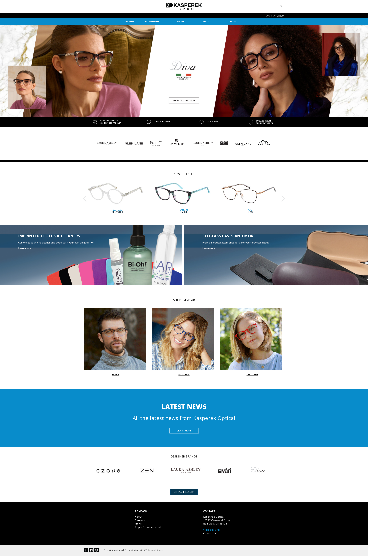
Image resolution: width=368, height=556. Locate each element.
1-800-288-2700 (211, 530)
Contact (206, 21)
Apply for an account (275, 16)
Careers (140, 520)
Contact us (210, 533)
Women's (183, 374)
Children (252, 374)
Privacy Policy (131, 550)
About (180, 21)
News (138, 523)
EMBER (184, 212)
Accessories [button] (152, 21)
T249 (250, 212)
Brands (129, 21)
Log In (232, 21)
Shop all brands (184, 492)
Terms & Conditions (113, 550)
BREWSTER (117, 212)
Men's (115, 374)
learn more (184, 430)
